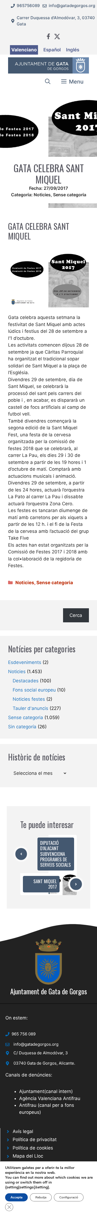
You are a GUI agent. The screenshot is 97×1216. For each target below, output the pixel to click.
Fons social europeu (34, 690)
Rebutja (40, 1197)
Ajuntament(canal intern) (46, 1091)
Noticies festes (29, 699)
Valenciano (24, 49)
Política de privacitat (35, 1139)
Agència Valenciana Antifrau (49, 1098)
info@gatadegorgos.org (72, 5)
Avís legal (23, 1131)
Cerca (76, 615)
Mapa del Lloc (28, 1156)
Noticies (42, 194)
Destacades (26, 680)
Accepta (16, 1197)
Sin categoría (22, 726)
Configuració (68, 1197)
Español (52, 49)
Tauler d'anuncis (30, 708)
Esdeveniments (24, 662)
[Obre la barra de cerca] (48, 82)
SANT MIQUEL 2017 (45, 884)
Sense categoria (69, 194)
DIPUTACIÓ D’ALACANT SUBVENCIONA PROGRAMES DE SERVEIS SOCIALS (55, 853)
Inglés (72, 49)
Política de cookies (33, 1148)
